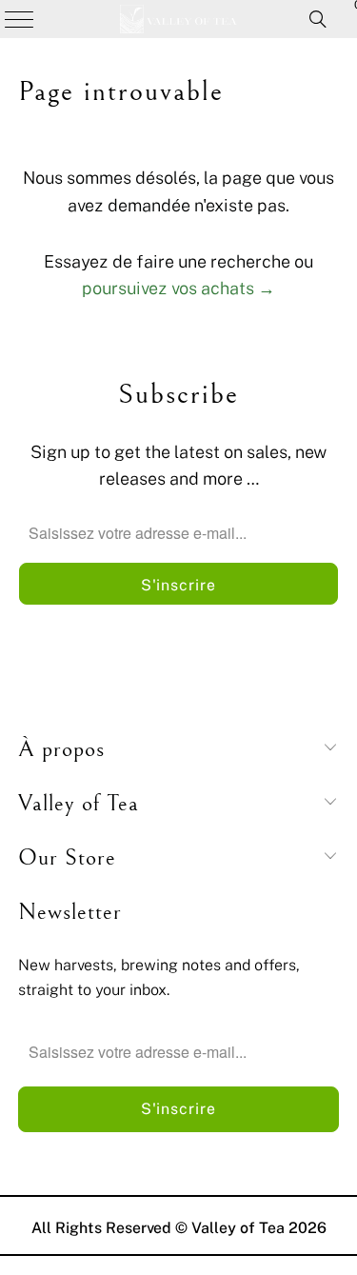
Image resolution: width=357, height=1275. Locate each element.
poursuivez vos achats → (178, 287)
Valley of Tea (238, 1227)
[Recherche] (318, 19)
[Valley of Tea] (178, 19)
